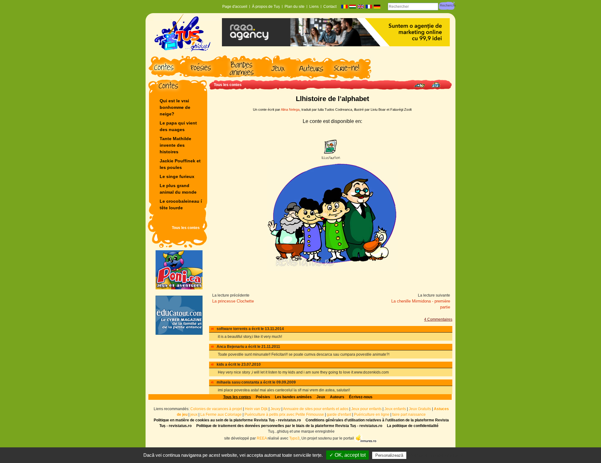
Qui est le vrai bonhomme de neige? (175, 107)
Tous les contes (186, 228)
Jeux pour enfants (366, 409)
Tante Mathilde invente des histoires (175, 145)
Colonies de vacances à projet (216, 409)
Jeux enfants (395, 409)
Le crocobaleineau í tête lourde (181, 204)
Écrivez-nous (360, 397)
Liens (314, 6)
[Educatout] (179, 315)
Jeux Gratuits (420, 409)
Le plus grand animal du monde (178, 189)
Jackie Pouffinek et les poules (180, 164)
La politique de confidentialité (413, 426)
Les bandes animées (293, 397)
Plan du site (295, 6)
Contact (329, 6)
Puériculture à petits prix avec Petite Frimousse (284, 414)
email (428, 329)
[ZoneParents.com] (179, 269)
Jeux (320, 397)
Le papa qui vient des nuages (178, 126)
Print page (435, 85)
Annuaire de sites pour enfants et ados (315, 409)
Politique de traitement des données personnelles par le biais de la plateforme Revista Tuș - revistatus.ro (289, 426)
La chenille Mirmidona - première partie (420, 304)
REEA (262, 438)
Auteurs (337, 397)
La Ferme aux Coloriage (221, 414)
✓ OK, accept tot (347, 455)
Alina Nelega (290, 109)
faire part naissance (409, 414)
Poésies (263, 397)
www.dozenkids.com (434, 364)
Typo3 (294, 438)
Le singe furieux (177, 176)
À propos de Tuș (266, 6)
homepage (443, 329)
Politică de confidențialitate (435, 455)
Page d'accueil (234, 6)
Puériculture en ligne (371, 414)
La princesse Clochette (233, 301)
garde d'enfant (339, 414)
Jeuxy (275, 409)
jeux (194, 414)
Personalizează (389, 455)
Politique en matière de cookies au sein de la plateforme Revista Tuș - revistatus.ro (227, 420)
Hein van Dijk (256, 409)
